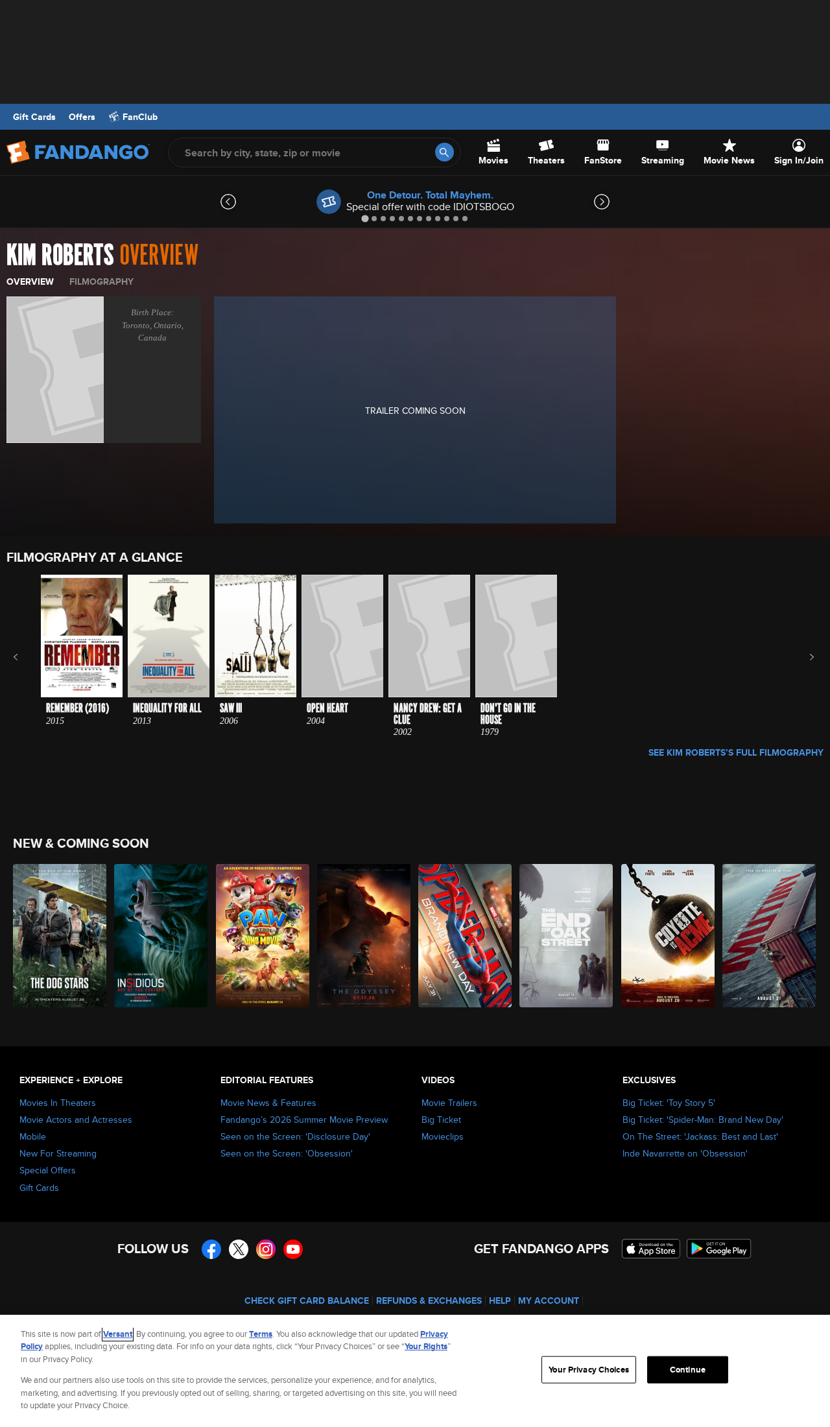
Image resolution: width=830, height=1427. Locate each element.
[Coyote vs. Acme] (668, 935)
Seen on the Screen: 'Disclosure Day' (295, 1136)
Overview (30, 281)
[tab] (364, 218)
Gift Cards (34, 117)
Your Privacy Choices (589, 1369)
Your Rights (426, 1346)
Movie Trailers (449, 1102)
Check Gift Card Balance (306, 1300)
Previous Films (27, 657)
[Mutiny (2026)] (769, 935)
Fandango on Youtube (293, 1249)
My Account (548, 1300)
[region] (415, 1371)
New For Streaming (58, 1153)
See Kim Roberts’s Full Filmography (736, 752)
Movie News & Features (268, 1102)
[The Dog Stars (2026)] (60, 935)
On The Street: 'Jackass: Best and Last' (700, 1136)
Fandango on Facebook (211, 1249)
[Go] (444, 152)
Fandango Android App (719, 1248)
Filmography (101, 281)
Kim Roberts (60, 255)
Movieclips (442, 1136)
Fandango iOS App (651, 1248)
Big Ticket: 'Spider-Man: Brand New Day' (702, 1119)
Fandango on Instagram (266, 1249)
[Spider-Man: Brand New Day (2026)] (465, 935)
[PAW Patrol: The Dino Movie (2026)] (263, 935)
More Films (803, 657)
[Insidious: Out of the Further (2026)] (161, 935)
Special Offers (47, 1170)
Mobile (32, 1136)
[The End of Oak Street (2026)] (566, 935)
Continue (688, 1369)
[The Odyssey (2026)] (364, 935)
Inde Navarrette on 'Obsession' (685, 1153)
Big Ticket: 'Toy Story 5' (668, 1102)
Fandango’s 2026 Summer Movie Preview (304, 1119)
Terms (260, 1334)
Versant (117, 1334)
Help (500, 1300)
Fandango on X (238, 1249)
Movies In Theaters (57, 1102)
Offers (82, 117)
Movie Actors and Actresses (75, 1119)
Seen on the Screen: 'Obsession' (286, 1153)
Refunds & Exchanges (429, 1300)
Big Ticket (441, 1119)
